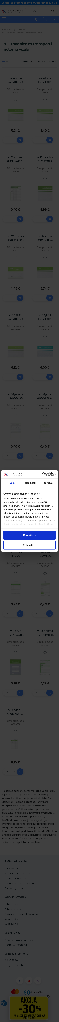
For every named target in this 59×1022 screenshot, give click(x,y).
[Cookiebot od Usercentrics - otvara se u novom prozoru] (42, 474)
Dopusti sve (29, 535)
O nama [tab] (48, 482)
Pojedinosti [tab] (29, 482)
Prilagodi (28, 545)
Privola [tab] (10, 482)
